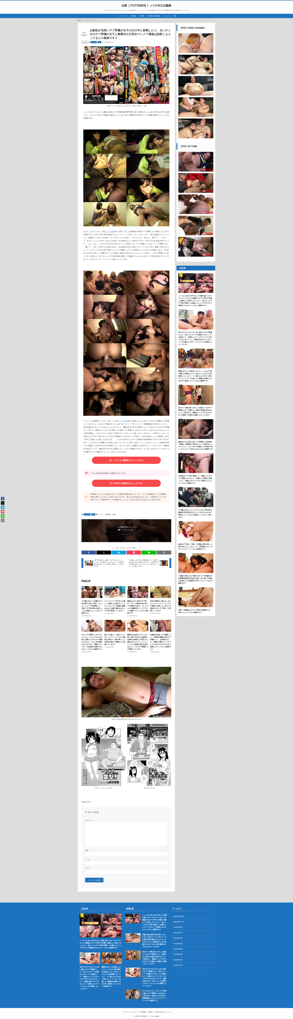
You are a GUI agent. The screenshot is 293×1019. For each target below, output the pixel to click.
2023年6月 (178, 938)
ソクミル (93, 42)
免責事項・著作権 (146, 1012)
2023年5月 (178, 943)
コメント (89, 820)
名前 (86, 850)
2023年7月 (178, 932)
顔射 (114, 514)
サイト (87, 868)
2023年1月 (178, 965)
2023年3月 (178, 954)
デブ (99, 42)
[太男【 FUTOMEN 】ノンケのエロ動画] (146, 5)
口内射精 (108, 514)
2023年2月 (178, 959)
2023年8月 (178, 927)
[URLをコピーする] (164, 552)
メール (87, 859)
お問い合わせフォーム (162, 1012)
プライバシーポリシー (130, 1012)
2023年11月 (179, 921)
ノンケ (101, 514)
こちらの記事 (111, 231)
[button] (88, 552)
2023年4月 (178, 948)
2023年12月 (179, 916)
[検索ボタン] (174, 16)
